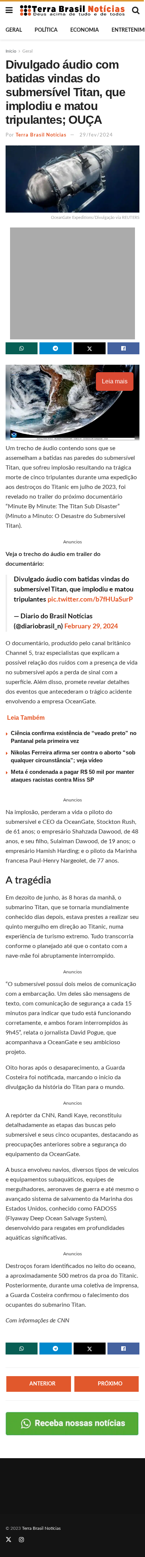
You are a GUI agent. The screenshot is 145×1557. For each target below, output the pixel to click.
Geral (14, 30)
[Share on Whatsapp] (22, 348)
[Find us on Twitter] (9, 1539)
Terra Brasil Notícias (41, 135)
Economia (84, 30)
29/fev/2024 (96, 135)
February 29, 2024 (91, 626)
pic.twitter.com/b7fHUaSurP (90, 599)
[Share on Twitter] (90, 348)
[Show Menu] (9, 10)
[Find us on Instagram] (21, 1539)
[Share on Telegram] (55, 348)
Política (46, 30)
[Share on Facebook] (123, 348)
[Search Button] (135, 10)
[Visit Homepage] (72, 10)
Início (11, 51)
